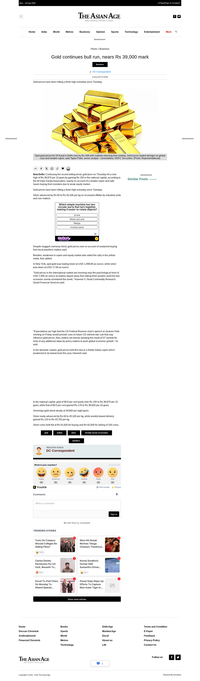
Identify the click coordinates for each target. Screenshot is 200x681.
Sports (115, 32)
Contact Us (150, 645)
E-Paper (148, 631)
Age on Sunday (172, 3)
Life (104, 645)
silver (73, 433)
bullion (60, 433)
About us (107, 640)
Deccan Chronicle (29, 631)
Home (32, 32)
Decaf (105, 636)
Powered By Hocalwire (172, 675)
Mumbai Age (109, 631)
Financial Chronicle (29, 640)
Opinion (100, 32)
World (56, 32)
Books (64, 626)
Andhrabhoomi (27, 636)
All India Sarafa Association (96, 433)
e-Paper (161, 3)
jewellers (76, 441)
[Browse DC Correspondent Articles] (39, 450)
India (44, 32)
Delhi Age (107, 626)
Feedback (149, 636)
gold (46, 433)
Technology (131, 32)
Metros (69, 32)
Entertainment (152, 32)
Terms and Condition (155, 626)
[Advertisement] (77, 307)
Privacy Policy (152, 640)
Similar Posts (138, 179)
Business (85, 32)
